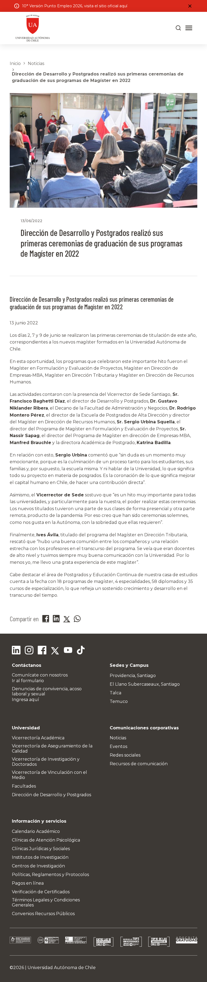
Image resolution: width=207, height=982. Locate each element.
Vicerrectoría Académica (38, 737)
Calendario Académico (36, 831)
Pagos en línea (28, 883)
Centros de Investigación (38, 865)
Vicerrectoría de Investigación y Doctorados (46, 762)
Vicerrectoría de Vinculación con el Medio (49, 775)
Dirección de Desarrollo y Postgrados (51, 794)
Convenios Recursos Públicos (43, 913)
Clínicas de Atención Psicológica (46, 840)
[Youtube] (68, 650)
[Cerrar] (190, 6)
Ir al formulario (28, 680)
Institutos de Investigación (40, 857)
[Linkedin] (16, 650)
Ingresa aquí (25, 699)
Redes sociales (125, 755)
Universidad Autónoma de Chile (61, 967)
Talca (115, 692)
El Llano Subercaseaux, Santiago (145, 684)
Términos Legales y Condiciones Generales (46, 902)
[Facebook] (42, 650)
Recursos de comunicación (139, 763)
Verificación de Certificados (41, 891)
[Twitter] (55, 650)
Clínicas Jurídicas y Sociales (41, 848)
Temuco (119, 701)
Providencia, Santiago (133, 675)
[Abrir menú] (188, 28)
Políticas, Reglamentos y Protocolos (50, 874)
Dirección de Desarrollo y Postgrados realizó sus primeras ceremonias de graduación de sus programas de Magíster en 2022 (98, 77)
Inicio (15, 63)
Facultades (24, 786)
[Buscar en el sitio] (178, 28)
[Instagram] (29, 650)
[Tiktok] (81, 650)
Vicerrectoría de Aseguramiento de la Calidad (52, 748)
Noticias (36, 63)
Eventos (118, 746)
